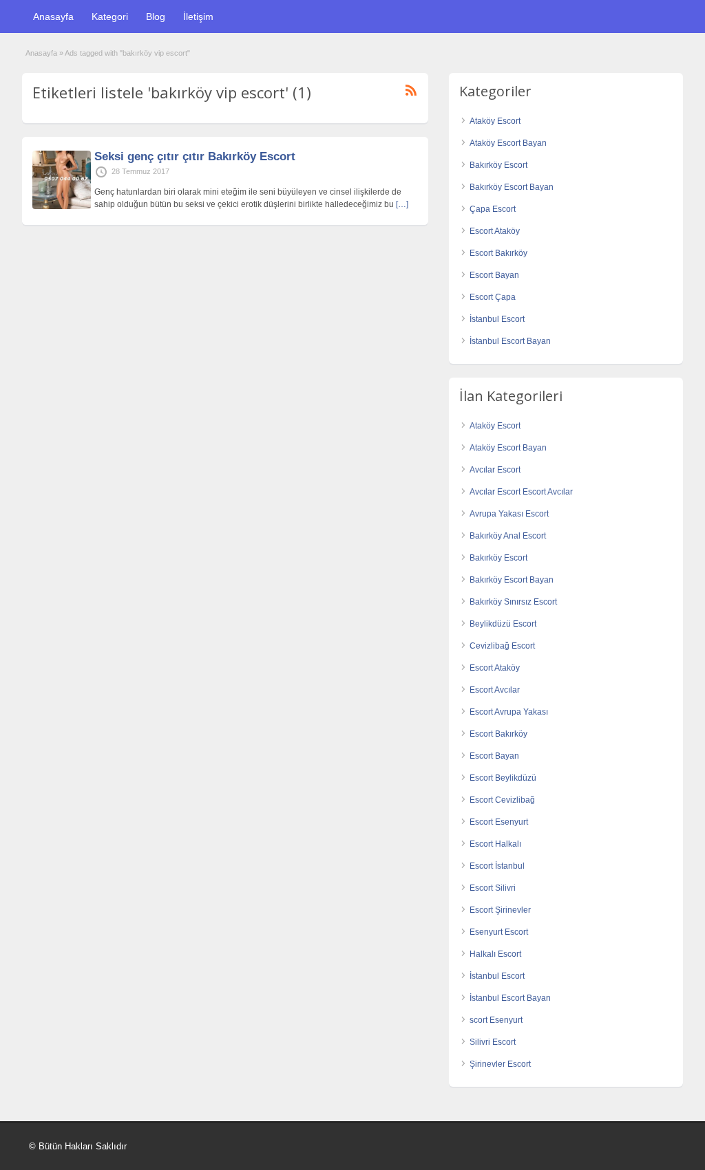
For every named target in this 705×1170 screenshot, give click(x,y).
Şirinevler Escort (500, 1064)
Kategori (110, 16)
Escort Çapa (493, 297)
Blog (155, 16)
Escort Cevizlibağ (502, 800)
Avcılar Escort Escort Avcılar (521, 492)
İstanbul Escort (497, 319)
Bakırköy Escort (498, 165)
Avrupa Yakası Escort (509, 514)
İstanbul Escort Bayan (510, 341)
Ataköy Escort (495, 121)
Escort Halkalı (495, 844)
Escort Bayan (494, 275)
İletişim (198, 16)
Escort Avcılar (495, 690)
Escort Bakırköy (498, 253)
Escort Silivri (493, 888)
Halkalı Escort (495, 954)
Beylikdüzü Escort (503, 624)
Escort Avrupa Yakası (509, 712)
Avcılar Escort (495, 470)
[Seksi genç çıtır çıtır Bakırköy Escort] (61, 206)
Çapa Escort (493, 209)
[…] (402, 204)
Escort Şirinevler (500, 910)
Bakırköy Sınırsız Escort (513, 602)
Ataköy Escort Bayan (508, 143)
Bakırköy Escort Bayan (512, 187)
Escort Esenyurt (499, 822)
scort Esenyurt (496, 1020)
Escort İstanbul (497, 866)
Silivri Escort (493, 1042)
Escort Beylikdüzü (503, 778)
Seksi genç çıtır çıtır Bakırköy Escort (194, 156)
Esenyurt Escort (499, 932)
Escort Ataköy (495, 231)
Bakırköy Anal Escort (508, 536)
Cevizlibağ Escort (502, 646)
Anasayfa (53, 16)
